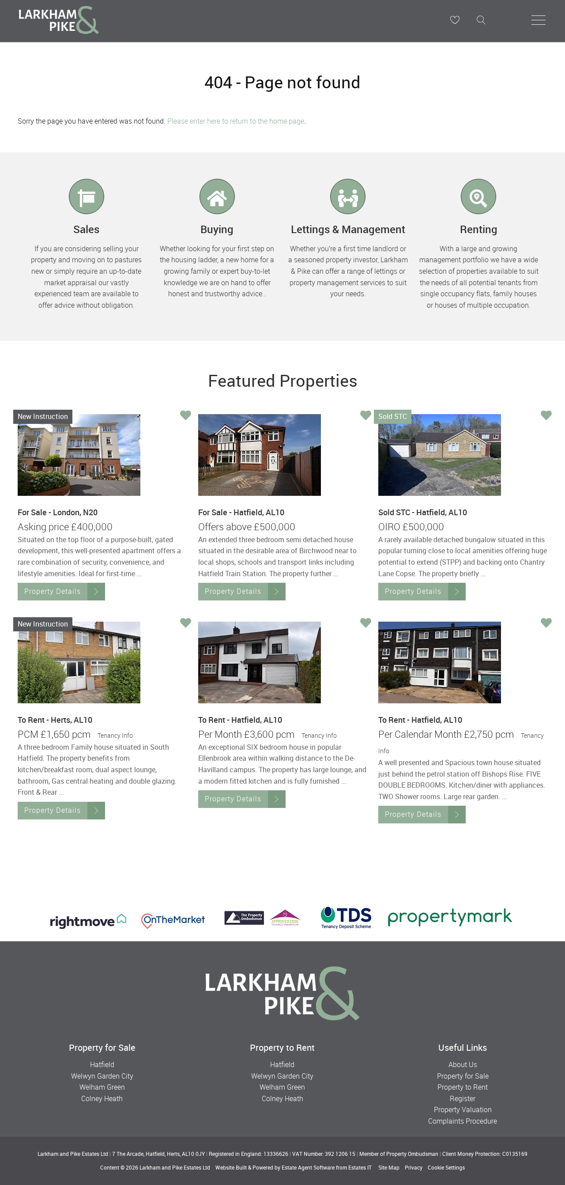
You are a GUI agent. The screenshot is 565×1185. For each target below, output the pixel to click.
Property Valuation (463, 1109)
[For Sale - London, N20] (79, 455)
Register (462, 1098)
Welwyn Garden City (102, 1076)
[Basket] (454, 20)
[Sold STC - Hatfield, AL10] (439, 455)
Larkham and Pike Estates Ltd (174, 1167)
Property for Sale (463, 1076)
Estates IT (360, 1167)
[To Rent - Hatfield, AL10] (259, 662)
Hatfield (102, 1064)
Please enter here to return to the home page (235, 121)
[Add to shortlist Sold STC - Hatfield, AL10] (546, 416)
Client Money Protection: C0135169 (484, 1153)
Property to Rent (462, 1087)
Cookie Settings (446, 1167)
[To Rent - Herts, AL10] (79, 662)
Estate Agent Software (308, 1167)
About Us (462, 1064)
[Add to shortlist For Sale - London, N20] (185, 416)
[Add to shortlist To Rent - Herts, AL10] (185, 623)
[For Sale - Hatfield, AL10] (259, 455)
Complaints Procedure (462, 1121)
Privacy (413, 1167)
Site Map (388, 1167)
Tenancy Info (115, 735)
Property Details (52, 591)
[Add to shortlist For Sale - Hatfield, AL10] (365, 416)
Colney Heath (102, 1098)
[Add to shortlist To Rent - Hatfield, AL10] (365, 623)
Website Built (231, 1167)
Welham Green (102, 1087)
